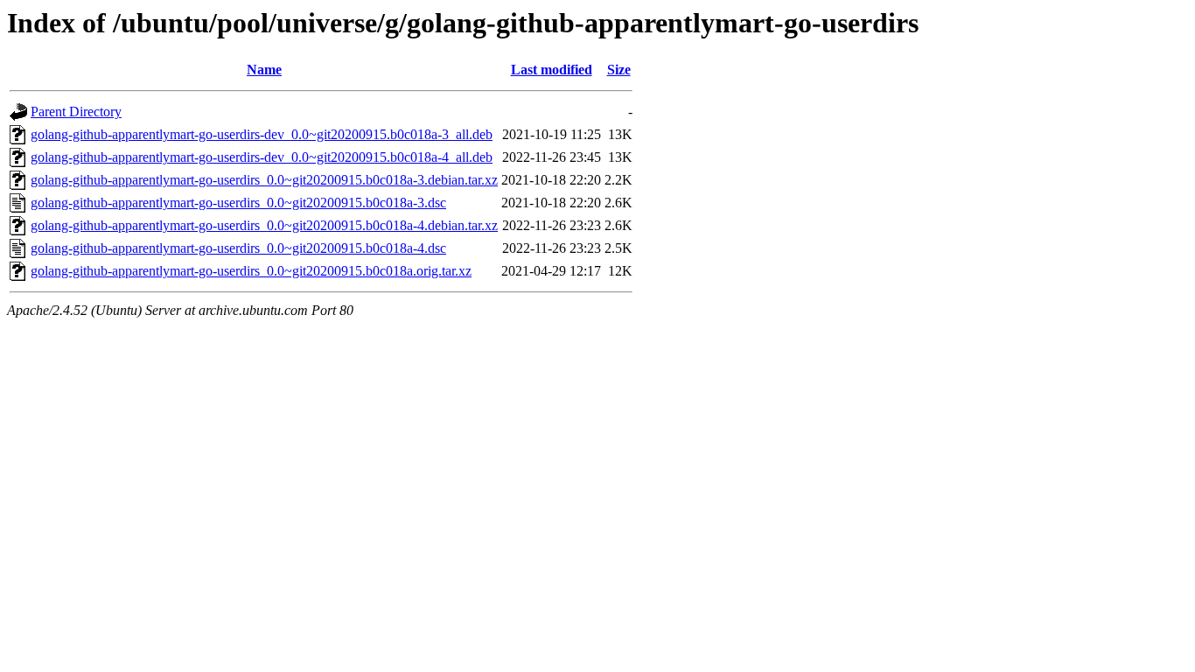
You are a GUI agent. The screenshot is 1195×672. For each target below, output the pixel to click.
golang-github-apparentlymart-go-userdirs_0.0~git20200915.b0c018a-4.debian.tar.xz (264, 225)
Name (264, 69)
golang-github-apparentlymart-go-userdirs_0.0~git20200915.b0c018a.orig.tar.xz (251, 270)
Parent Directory (76, 111)
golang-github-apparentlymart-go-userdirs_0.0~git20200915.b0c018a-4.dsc (238, 248)
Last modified (551, 69)
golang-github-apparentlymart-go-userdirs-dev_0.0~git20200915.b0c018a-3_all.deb (262, 134)
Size (619, 69)
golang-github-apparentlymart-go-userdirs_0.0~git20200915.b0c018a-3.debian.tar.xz (264, 179)
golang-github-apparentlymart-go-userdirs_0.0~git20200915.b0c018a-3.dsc (238, 202)
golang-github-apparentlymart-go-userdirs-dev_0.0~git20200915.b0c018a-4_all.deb (262, 157)
